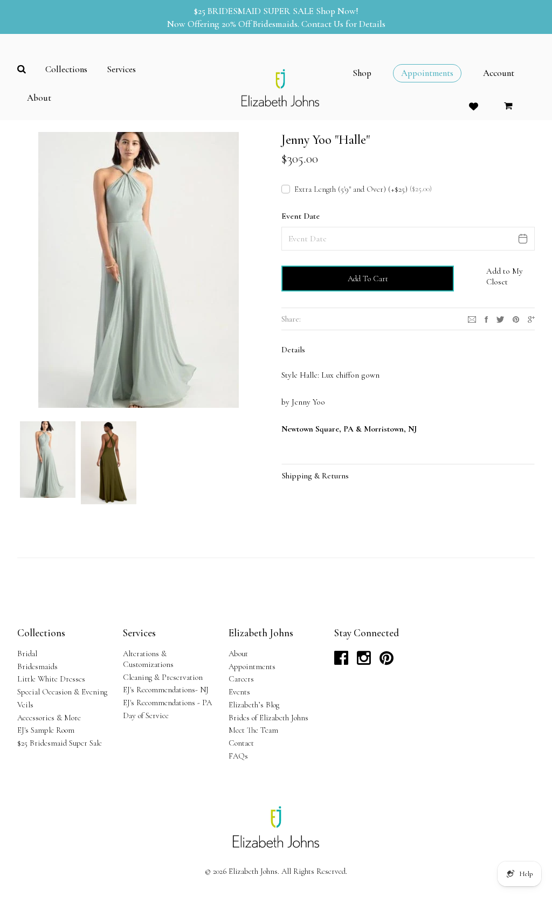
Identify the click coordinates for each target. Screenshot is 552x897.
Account (498, 73)
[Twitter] (500, 318)
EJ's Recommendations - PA (167, 702)
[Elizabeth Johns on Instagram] (364, 661)
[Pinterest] (516, 318)
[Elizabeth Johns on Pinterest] (387, 661)
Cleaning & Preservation (163, 677)
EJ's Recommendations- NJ (166, 689)
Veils (25, 705)
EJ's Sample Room (45, 730)
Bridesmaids (37, 666)
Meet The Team (253, 730)
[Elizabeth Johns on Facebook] (341, 661)
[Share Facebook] (486, 318)
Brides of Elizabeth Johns (268, 717)
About (238, 653)
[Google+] (531, 318)
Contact (241, 743)
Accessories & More (49, 717)
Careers (241, 679)
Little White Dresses (51, 679)
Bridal (27, 653)
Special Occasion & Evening (62, 692)
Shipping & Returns (315, 476)
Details (293, 349)
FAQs (238, 756)
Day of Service (146, 715)
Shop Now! (337, 11)
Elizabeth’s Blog (254, 705)
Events (239, 692)
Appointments (252, 666)
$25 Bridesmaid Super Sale (59, 743)
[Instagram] (472, 318)
